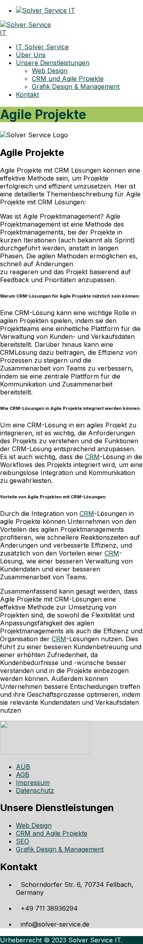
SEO (22, 841)
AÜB (23, 767)
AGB (22, 775)
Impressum (33, 782)
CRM (92, 457)
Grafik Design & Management (60, 849)
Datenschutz (35, 790)
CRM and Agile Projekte (51, 833)
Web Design (34, 825)
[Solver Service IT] (29, 33)
